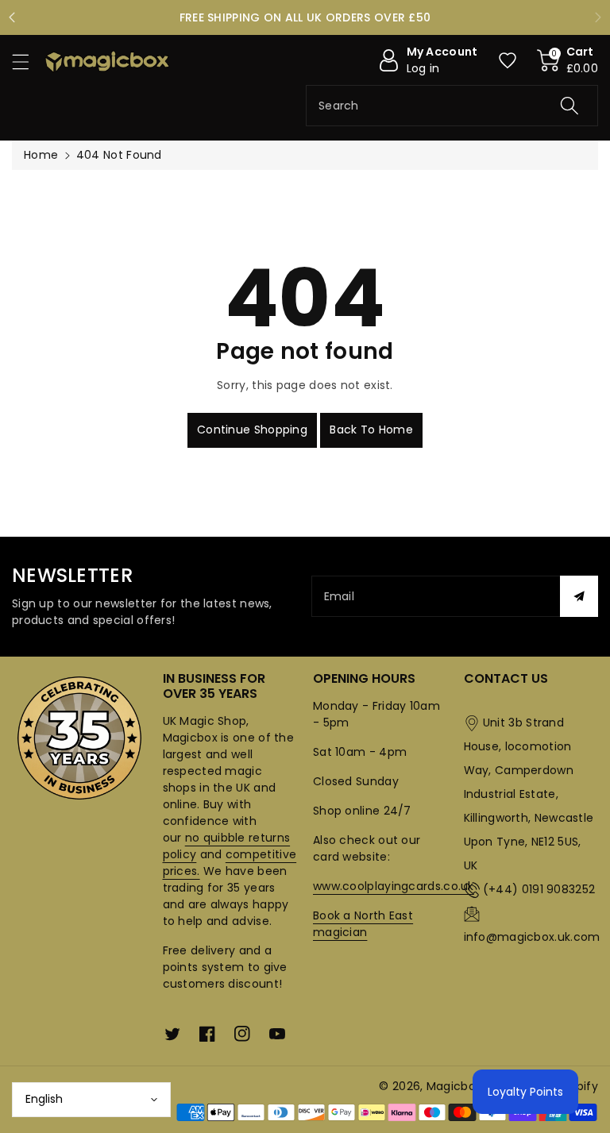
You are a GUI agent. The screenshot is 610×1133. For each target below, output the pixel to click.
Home (41, 155)
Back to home (371, 429)
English (44, 1099)
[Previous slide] (12, 17)
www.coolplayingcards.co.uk (393, 886)
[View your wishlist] (507, 60)
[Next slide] (597, 17)
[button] (28, 61)
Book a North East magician (363, 924)
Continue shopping (252, 429)
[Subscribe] (579, 596)
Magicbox (454, 1086)
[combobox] (452, 105)
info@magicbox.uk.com (532, 937)
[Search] (569, 105)
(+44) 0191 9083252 (539, 889)
